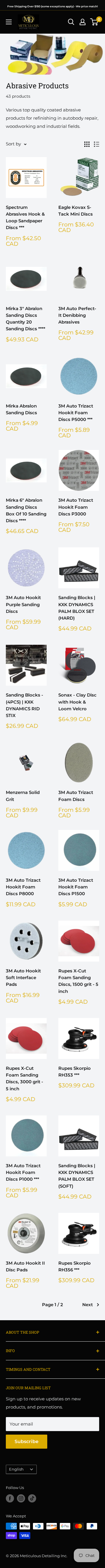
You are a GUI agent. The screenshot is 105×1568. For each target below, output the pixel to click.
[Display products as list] (96, 144)
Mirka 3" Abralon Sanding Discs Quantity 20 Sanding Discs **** (25, 319)
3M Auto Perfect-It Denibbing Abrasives (77, 315)
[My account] (82, 22)
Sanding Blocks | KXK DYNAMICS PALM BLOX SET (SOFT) (76, 1176)
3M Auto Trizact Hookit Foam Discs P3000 (75, 507)
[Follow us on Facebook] (10, 1498)
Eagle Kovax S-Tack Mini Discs (75, 210)
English (16, 1469)
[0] (94, 21)
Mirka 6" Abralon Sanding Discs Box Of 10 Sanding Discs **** (26, 510)
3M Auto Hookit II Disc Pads (25, 1266)
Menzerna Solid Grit (23, 796)
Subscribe (26, 1441)
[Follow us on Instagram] (21, 1498)
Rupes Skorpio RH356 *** (74, 1266)
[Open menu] (9, 22)
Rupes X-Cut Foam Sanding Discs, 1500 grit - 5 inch (78, 981)
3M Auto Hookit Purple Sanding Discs (23, 604)
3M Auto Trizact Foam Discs (75, 796)
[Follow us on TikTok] (32, 1498)
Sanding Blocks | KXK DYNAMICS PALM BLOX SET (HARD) (76, 608)
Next (87, 1304)
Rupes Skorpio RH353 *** (74, 1071)
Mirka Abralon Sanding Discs (21, 409)
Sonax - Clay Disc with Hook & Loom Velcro (77, 701)
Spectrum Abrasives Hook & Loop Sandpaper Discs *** (25, 217)
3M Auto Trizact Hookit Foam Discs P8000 (23, 887)
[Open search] (71, 22)
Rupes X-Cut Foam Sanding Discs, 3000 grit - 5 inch (24, 1078)
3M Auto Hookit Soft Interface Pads (23, 977)
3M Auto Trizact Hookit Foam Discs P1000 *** (23, 1172)
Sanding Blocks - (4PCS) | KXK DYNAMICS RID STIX (24, 705)
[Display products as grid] (87, 144)
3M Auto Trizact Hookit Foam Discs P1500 (75, 887)
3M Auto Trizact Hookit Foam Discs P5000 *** (75, 412)
